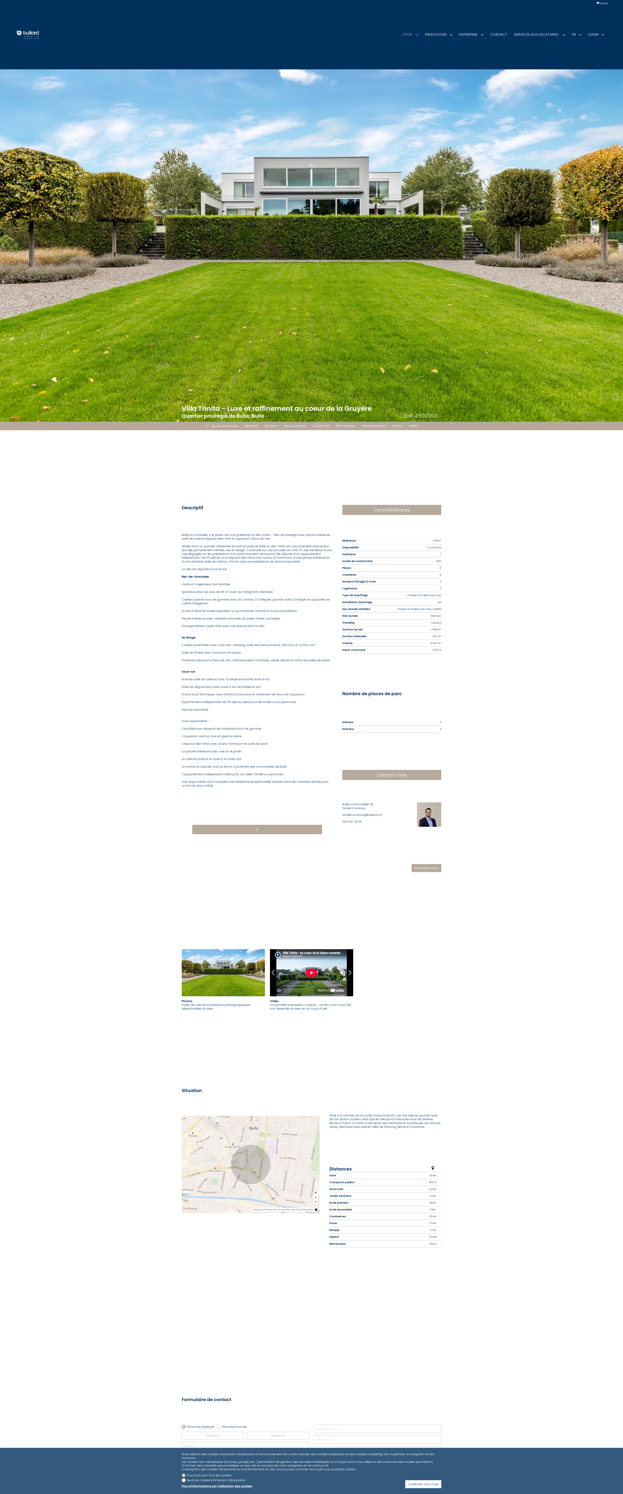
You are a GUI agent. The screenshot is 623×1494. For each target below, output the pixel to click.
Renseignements (374, 426)
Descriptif (251, 426)
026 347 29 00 (352, 822)
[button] (3, 245)
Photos (397, 426)
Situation (271, 426)
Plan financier (345, 426)
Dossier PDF (321, 426)
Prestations (436, 34)
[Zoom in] (315, 1192)
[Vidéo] (311, 972)
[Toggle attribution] (316, 1210)
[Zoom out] (315, 1197)
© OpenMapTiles (287, 1209)
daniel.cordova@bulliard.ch (362, 815)
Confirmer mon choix (423, 1484)
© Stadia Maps (271, 1209)
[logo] (28, 34)
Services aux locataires (536, 34)
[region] (251, 1164)
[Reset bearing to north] (315, 1202)
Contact (498, 34)
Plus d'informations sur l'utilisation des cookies (217, 1486)
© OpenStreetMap (304, 1209)
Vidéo (413, 426)
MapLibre (258, 1209)
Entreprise (468, 34)
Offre (407, 34)
